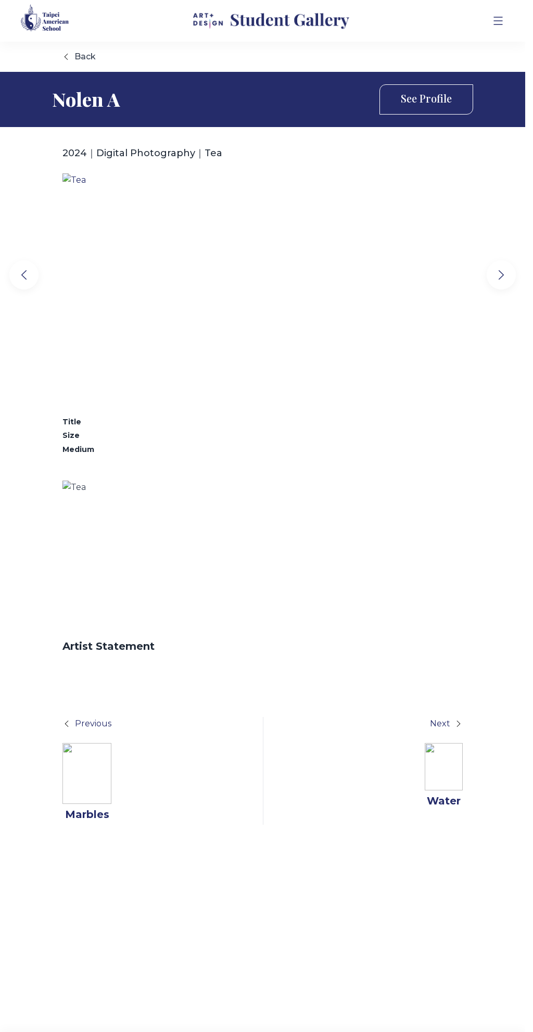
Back (85, 56)
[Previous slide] (24, 275)
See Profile (426, 98)
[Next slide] (501, 275)
